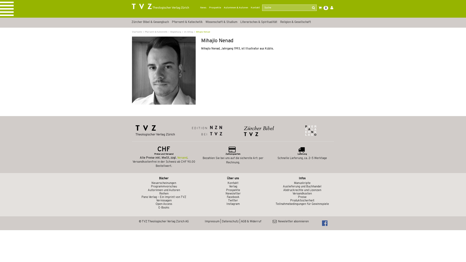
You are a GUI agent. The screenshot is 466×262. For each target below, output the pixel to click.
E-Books (163, 208)
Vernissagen (164, 201)
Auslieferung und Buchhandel (302, 186)
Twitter (233, 201)
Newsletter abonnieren (293, 221)
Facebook (233, 197)
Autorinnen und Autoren (164, 190)
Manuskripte (302, 183)
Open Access (164, 204)
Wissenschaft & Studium (221, 22)
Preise (302, 197)
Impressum (212, 221)
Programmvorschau (164, 186)
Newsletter (233, 194)
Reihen (164, 194)
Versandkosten (302, 194)
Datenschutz (230, 221)
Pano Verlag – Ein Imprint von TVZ (163, 197)
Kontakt (255, 7)
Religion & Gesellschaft (295, 22)
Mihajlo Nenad (203, 32)
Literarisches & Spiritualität (258, 22)
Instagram (233, 204)
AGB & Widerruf (251, 221)
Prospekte (215, 7)
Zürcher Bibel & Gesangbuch (150, 22)
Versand (182, 158)
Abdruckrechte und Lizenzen (302, 190)
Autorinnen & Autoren (236, 7)
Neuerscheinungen (163, 183)
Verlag (233, 186)
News (203, 7)
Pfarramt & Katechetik (187, 22)
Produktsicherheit (302, 201)
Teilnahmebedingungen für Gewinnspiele (302, 204)
